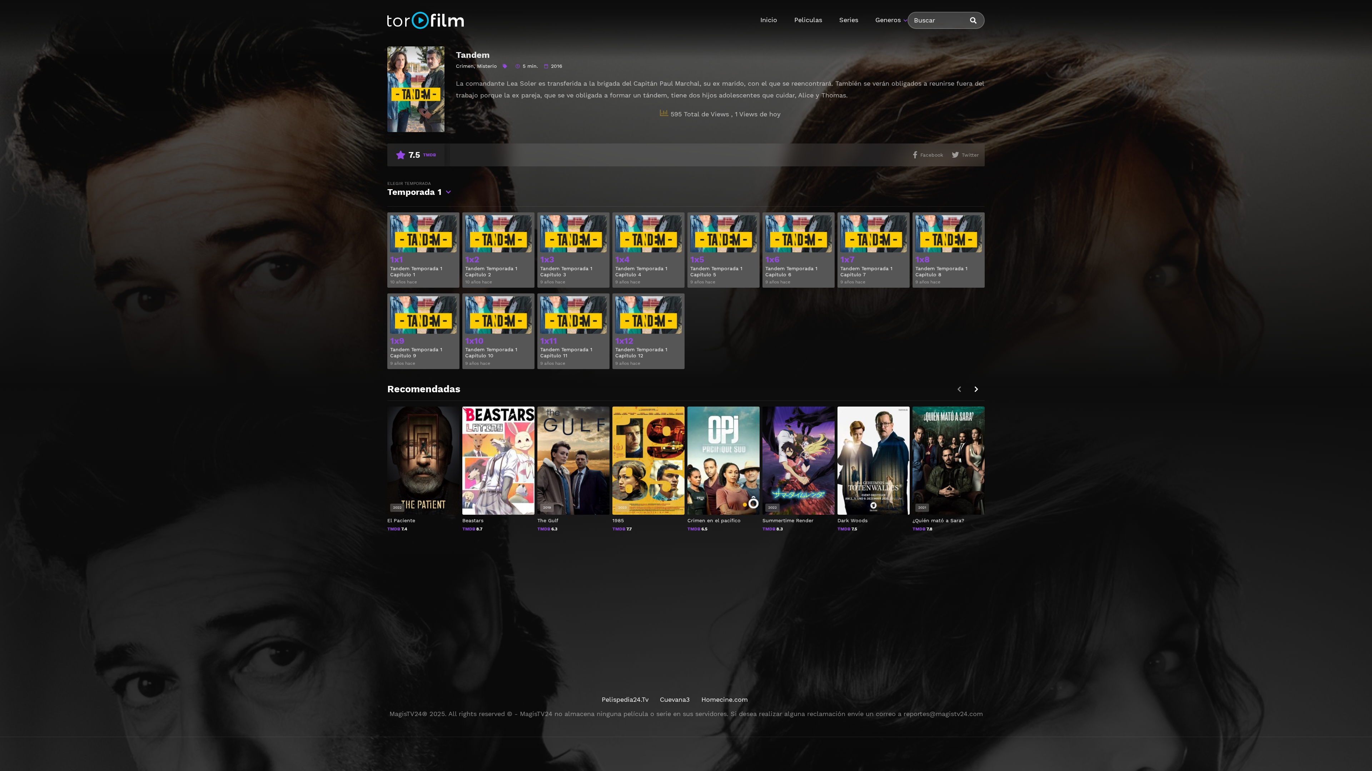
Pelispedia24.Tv (625, 699)
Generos (888, 20)
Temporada (414, 189)
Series (848, 20)
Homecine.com (724, 699)
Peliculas (808, 20)
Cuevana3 (675, 699)
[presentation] (976, 389)
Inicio (768, 20)
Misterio (487, 66)
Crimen (465, 66)
